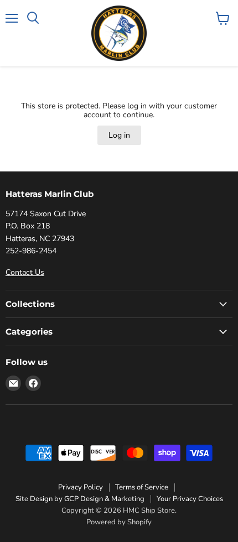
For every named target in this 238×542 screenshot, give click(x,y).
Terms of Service (141, 487)
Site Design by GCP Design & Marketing (79, 499)
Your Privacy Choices (190, 499)
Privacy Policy (80, 487)
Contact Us (25, 272)
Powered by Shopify (119, 522)
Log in (119, 135)
